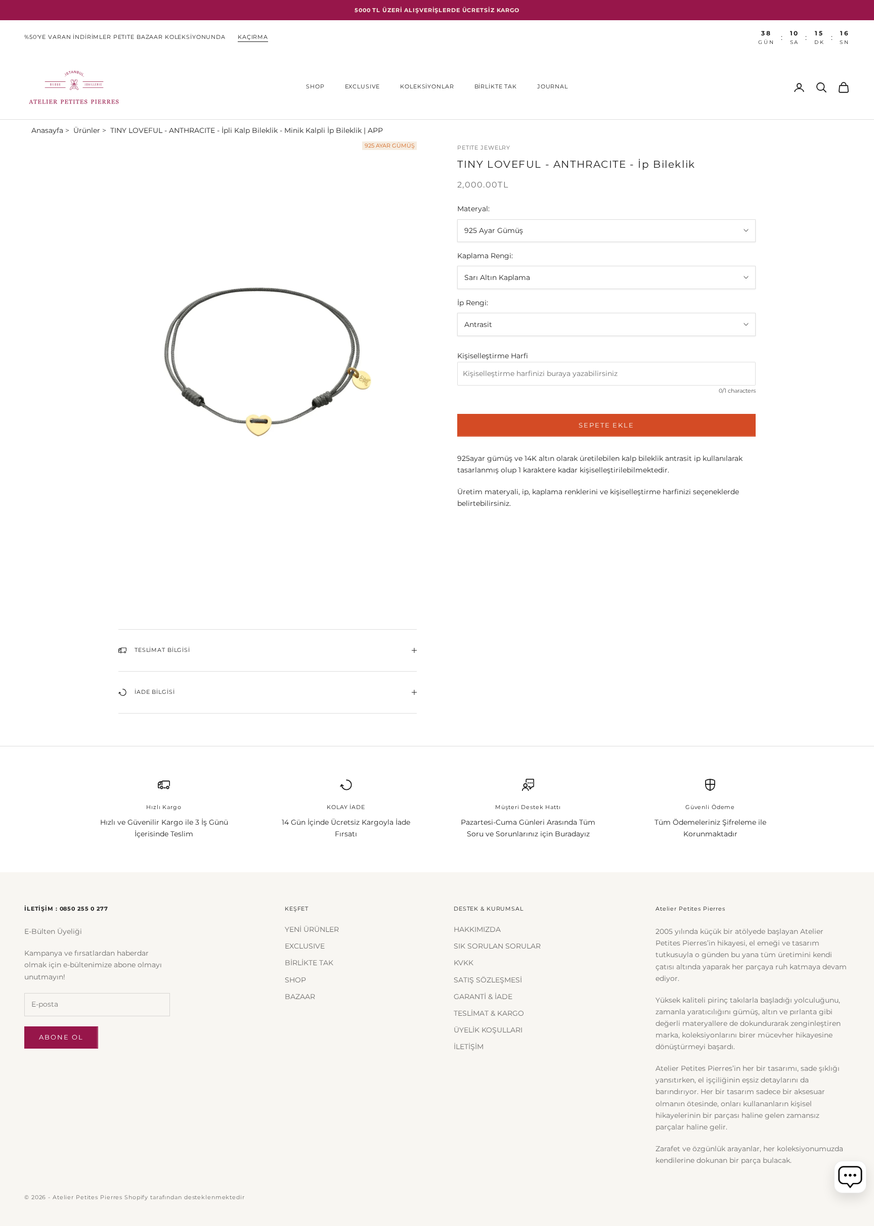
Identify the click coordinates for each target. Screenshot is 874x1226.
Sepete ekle (606, 425)
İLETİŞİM (469, 1046)
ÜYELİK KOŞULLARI (488, 1029)
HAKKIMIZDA (477, 929)
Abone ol (61, 1037)
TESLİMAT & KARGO (489, 1013)
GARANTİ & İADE (483, 996)
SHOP (315, 86)
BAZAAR (300, 996)
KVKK (463, 962)
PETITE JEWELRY (483, 148)
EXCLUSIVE (362, 86)
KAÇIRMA (253, 37)
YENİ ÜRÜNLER (312, 929)
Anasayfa (47, 130)
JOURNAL (552, 86)
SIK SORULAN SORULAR (497, 946)
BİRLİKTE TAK (495, 86)
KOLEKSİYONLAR (427, 86)
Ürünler (86, 130)
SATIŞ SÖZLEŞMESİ (488, 979)
